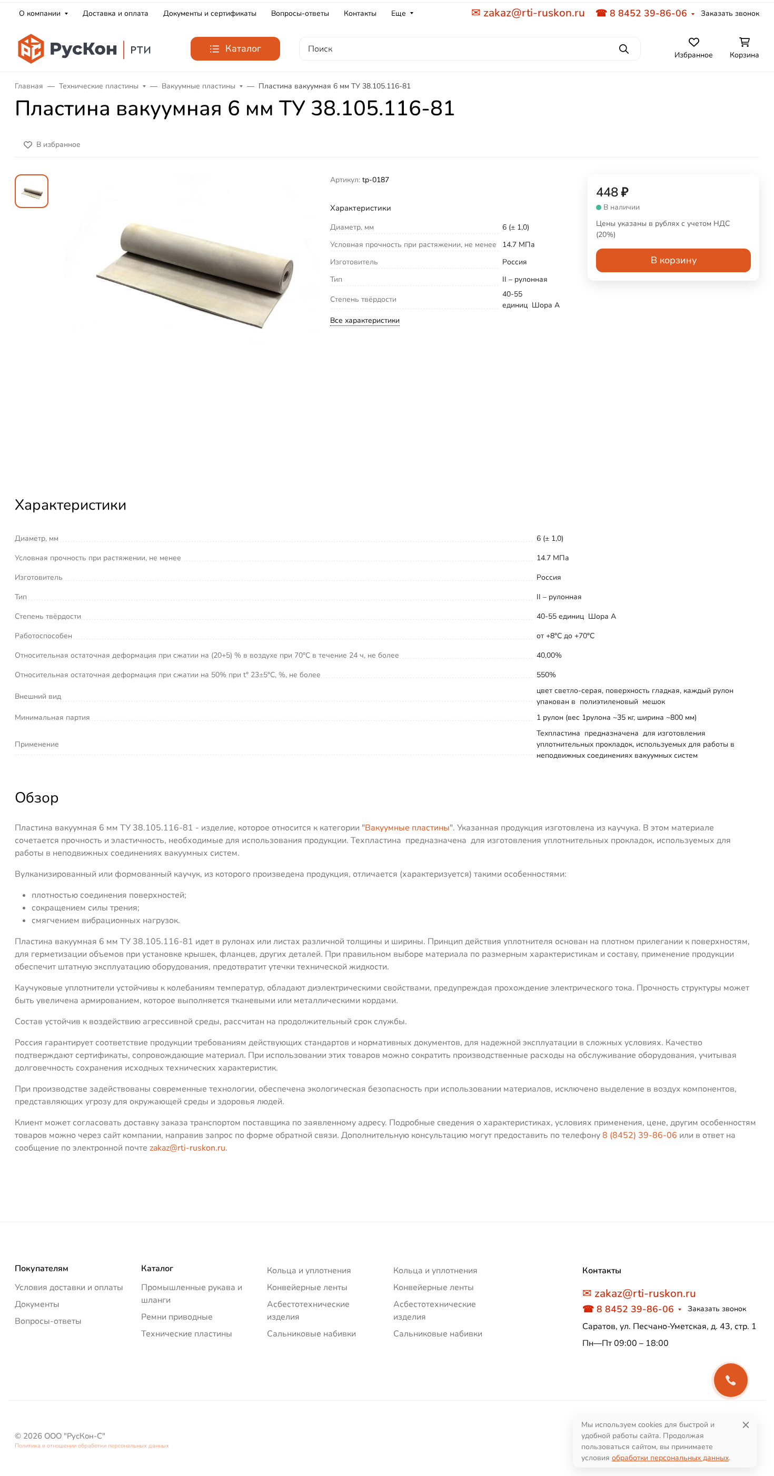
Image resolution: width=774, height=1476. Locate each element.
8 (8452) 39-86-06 (639, 1135)
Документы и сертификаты (209, 13)
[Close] (746, 1424)
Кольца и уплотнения (309, 1270)
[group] (191, 325)
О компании (40, 13)
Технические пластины (186, 1334)
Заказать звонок (730, 13)
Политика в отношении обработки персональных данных (92, 1446)
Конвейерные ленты (307, 1287)
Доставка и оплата (115, 13)
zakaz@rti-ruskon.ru (187, 1148)
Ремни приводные (177, 1317)
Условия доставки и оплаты (69, 1287)
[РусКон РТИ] (86, 48)
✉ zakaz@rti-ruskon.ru (528, 12)
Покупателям (41, 1268)
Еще (398, 13)
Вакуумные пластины (407, 828)
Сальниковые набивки (311, 1334)
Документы (37, 1304)
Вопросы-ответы (300, 13)
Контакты (360, 13)
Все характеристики (365, 320)
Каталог (157, 1268)
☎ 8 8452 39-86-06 (641, 13)
